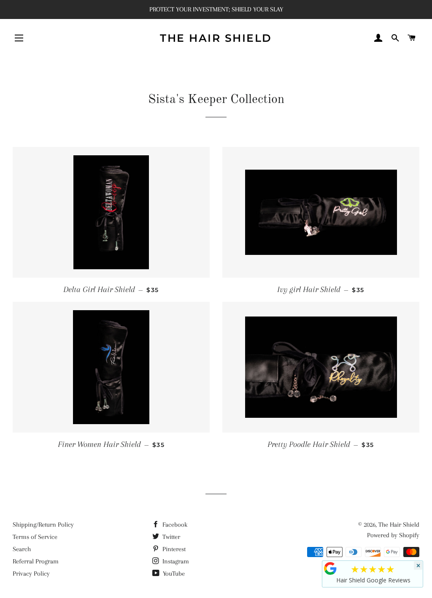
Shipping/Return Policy (43, 524)
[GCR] (330, 568)
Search (22, 549)
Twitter (170, 537)
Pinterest (173, 549)
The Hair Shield (216, 38)
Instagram (175, 561)
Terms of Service (35, 537)
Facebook (174, 524)
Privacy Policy (31, 573)
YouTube (173, 573)
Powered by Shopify (393, 535)
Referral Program (36, 561)
